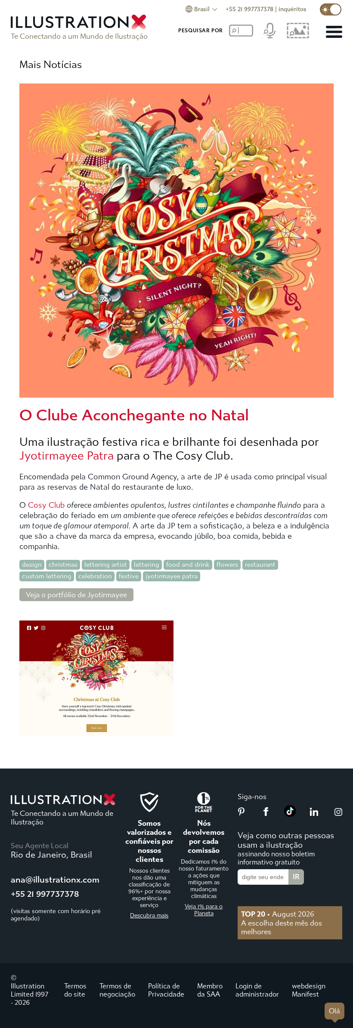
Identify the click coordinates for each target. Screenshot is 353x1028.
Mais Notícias (50, 65)
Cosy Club (46, 505)
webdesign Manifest (308, 990)
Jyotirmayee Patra (66, 456)
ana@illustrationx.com (55, 880)
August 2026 (277, 914)
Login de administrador (257, 990)
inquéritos (293, 9)
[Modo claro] (330, 9)
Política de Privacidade (166, 990)
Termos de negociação (117, 990)
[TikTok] (290, 814)
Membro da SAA (210, 990)
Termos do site (75, 990)
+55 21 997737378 (249, 9)
